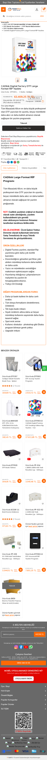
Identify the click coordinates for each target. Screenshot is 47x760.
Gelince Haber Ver (23, 128)
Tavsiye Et (23, 159)
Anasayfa (5, 22)
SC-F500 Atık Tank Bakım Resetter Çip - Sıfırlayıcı (11, 557)
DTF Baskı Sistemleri (12, 26)
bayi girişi (33, 526)
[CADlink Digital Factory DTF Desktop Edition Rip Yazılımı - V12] (35, 408)
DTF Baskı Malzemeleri (31, 26)
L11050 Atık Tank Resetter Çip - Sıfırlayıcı (34, 513)
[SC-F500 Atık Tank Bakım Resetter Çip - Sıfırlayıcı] (12, 541)
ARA (42, 16)
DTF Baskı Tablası (9, 467)
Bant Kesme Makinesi (10, 512)
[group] (23, 55)
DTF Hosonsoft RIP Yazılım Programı (32, 557)
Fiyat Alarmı (36, 98)
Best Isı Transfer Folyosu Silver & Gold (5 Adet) (11, 602)
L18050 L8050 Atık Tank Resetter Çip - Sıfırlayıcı (34, 469)
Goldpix (29, 92)
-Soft (9, 757)
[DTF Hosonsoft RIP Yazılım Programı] (35, 541)
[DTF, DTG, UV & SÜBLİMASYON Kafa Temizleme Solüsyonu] (12, 408)
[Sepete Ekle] (19, 392)
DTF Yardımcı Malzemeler (14, 28)
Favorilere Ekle (9, 159)
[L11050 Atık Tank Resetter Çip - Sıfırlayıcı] (35, 497)
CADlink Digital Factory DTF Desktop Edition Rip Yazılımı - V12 (34, 425)
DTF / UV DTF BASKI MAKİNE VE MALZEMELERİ (21, 24)
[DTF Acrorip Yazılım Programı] (35, 363)
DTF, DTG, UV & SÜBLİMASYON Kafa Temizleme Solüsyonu (10, 425)
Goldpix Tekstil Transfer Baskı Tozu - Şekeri (11, 380)
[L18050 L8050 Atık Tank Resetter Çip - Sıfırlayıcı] (35, 452)
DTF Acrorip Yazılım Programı (32, 380)
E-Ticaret (15, 757)
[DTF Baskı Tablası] (12, 452)
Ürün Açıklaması (9, 168)
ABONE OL (39, 634)
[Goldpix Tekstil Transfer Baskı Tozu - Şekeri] (12, 363)
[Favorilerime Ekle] (19, 370)
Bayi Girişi (14, 143)
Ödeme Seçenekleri (29, 168)
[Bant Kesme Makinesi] (12, 497)
